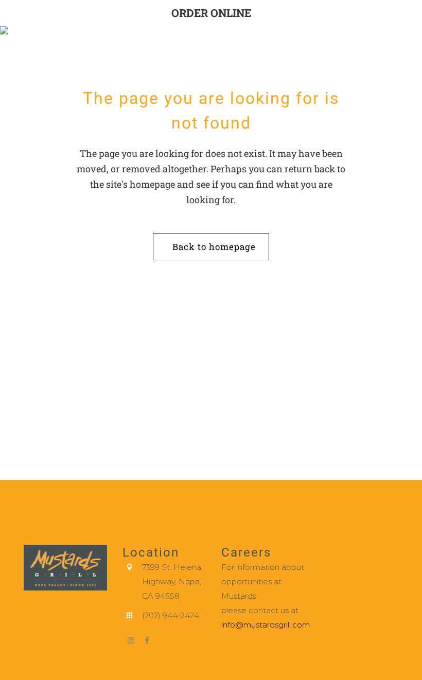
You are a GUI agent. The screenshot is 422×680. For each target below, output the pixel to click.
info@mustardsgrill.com (265, 625)
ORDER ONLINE (211, 13)
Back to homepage (214, 247)
